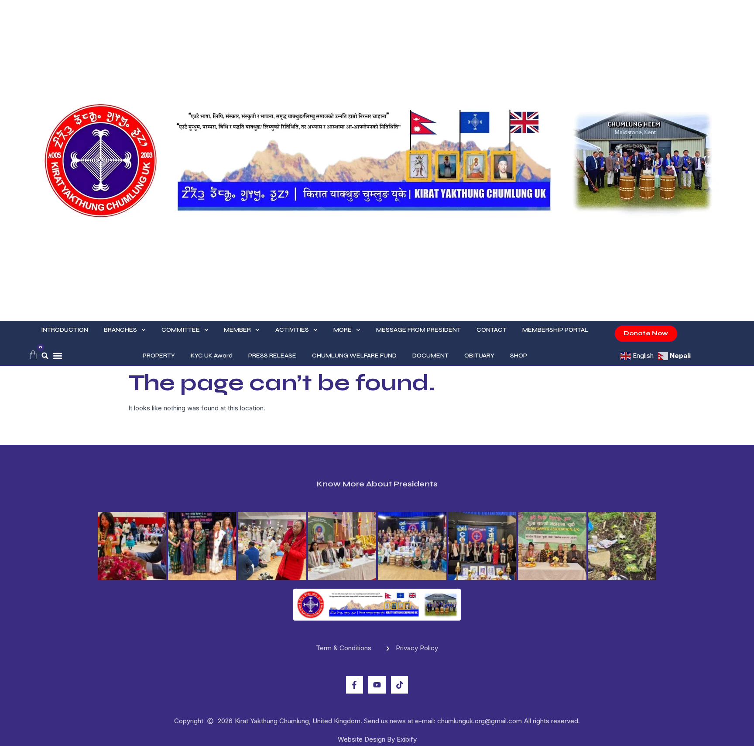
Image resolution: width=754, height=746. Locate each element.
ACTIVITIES (292, 329)
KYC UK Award (212, 355)
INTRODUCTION (64, 329)
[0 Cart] (33, 355)
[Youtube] (377, 685)
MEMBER (237, 329)
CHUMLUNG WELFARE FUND (354, 355)
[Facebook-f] (354, 685)
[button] (45, 356)
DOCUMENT (430, 355)
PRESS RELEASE (272, 355)
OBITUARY (479, 355)
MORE (342, 329)
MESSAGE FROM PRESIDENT (418, 329)
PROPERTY (159, 355)
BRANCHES (120, 329)
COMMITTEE (180, 329)
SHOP (518, 355)
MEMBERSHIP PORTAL (555, 329)
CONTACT (491, 329)
